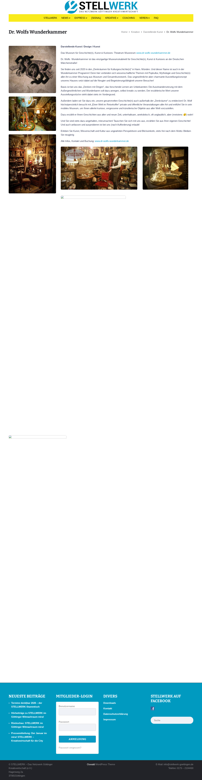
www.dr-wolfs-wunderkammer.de (153, 52)
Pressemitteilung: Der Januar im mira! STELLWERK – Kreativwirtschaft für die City (29, 737)
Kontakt (107, 708)
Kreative (135, 32)
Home (124, 32)
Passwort (64, 721)
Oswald (91, 764)
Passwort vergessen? (70, 747)
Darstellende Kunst (153, 32)
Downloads (109, 703)
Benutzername (67, 706)
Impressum (109, 719)
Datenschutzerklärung (115, 714)
